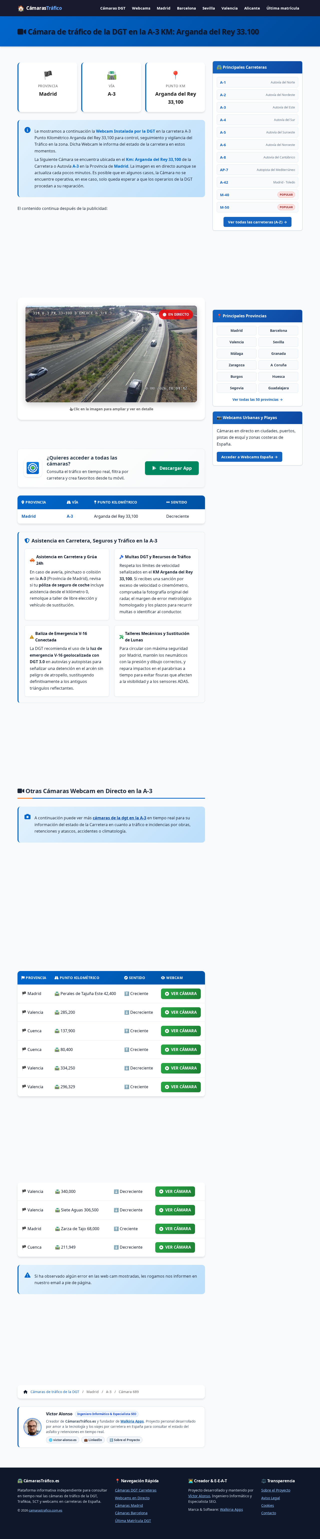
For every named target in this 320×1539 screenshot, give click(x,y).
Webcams (141, 7)
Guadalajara (278, 388)
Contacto (268, 1513)
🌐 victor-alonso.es (62, 1440)
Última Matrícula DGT (133, 1520)
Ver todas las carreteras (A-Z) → (257, 221)
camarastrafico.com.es (45, 1510)
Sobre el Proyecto (275, 1490)
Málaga (236, 353)
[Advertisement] (111, 255)
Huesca (278, 376)
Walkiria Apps (132, 1421)
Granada (278, 353)
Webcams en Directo (132, 1498)
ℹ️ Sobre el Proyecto (125, 1440)
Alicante (252, 7)
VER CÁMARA (184, 993)
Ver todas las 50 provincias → (257, 399)
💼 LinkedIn (93, 1440)
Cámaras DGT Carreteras (135, 1490)
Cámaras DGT (113, 7)
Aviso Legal (270, 1498)
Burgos (236, 376)
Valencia (230, 7)
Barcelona (186, 7)
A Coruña (278, 365)
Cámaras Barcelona (131, 1513)
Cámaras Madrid (129, 1505)
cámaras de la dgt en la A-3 (119, 818)
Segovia (237, 388)
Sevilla (208, 7)
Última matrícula (282, 7)
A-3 (70, 516)
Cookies (267, 1505)
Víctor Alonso (199, 1496)
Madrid (163, 7)
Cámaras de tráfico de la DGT (54, 1391)
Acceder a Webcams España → (249, 456)
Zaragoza (236, 365)
